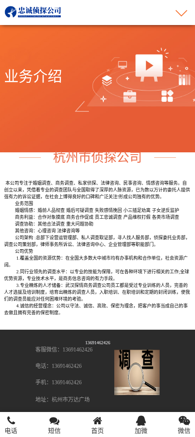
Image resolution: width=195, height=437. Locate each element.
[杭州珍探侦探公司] (33, 11)
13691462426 (97, 342)
